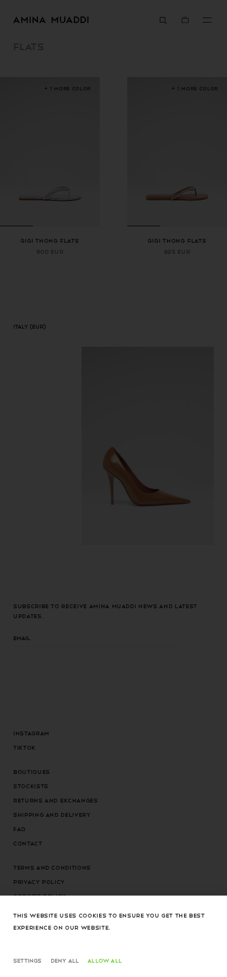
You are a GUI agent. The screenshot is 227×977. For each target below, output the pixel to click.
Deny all (65, 960)
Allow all (105, 960)
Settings (27, 960)
